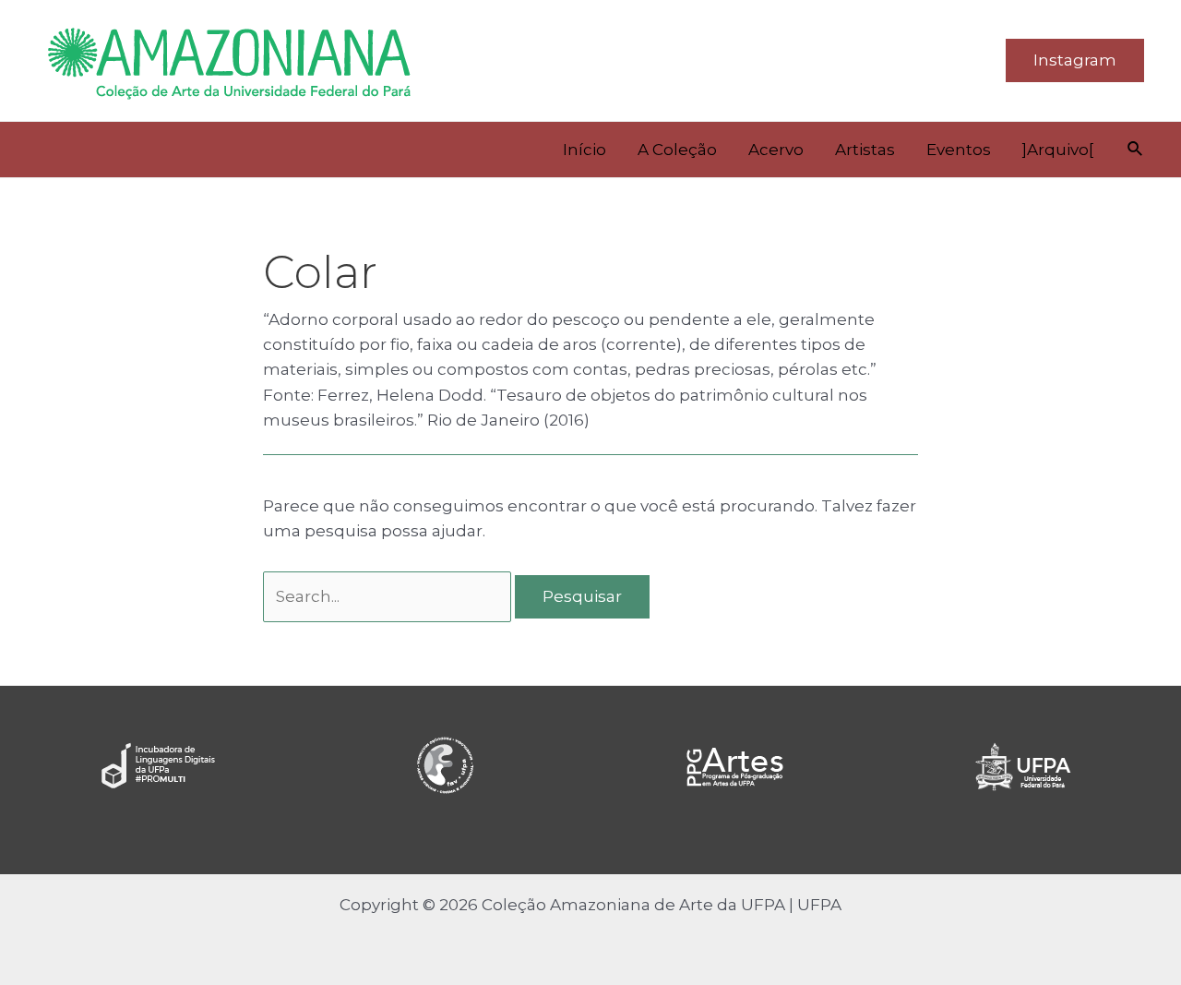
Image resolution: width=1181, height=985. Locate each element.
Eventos (958, 149)
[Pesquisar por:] (389, 596)
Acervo (776, 149)
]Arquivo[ (1057, 149)
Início (584, 149)
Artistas (865, 149)
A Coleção (677, 149)
